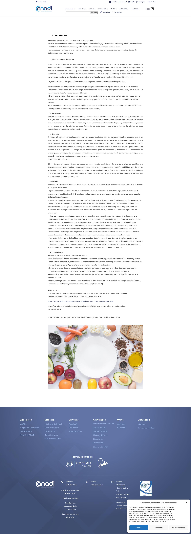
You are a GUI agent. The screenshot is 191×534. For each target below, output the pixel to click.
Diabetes (81, 9)
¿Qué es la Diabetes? (53, 424)
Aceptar (139, 528)
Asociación (69, 9)
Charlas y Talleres (100, 435)
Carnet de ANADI (27, 435)
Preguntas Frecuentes (29, 428)
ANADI (23, 424)
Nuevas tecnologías (53, 439)
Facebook (124, 2)
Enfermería (73, 428)
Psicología (73, 424)
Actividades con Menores (103, 424)
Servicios (92, 9)
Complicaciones (51, 435)
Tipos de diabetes (52, 428)
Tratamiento (50, 431)
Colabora (121, 428)
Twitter (133, 2)
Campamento (99, 427)
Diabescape (98, 443)
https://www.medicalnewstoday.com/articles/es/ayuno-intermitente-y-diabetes (80, 301)
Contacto (135, 9)
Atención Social (75, 431)
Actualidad (123, 9)
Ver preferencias (178, 528)
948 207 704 (151, 2)
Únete (113, 9)
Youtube (114, 2)
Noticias (141, 424)
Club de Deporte (100, 431)
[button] (186, 503)
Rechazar (158, 528)
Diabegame (98, 439)
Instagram (142, 2)
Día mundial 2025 (100, 447)
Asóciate (121, 424)
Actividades (102, 9)
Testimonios (117, 12)
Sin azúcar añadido (146, 428)
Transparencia (26, 431)
